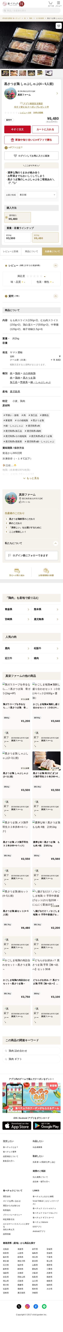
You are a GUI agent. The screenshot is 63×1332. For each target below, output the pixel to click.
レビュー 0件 (25, 113)
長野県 (49, 1265)
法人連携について (40, 1177)
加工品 (14, 382)
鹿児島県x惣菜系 (14, 441)
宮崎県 (6, 1293)
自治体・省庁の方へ (41, 1182)
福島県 (35, 1253)
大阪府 (35, 1273)
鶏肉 (17, 373)
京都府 (20, 1273)
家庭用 (9, 420)
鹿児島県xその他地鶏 (16, 436)
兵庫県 (49, 1273)
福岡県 (49, 1285)
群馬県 (20, 1257)
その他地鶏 (29, 373)
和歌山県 (21, 1277)
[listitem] (16, 609)
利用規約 (7, 1210)
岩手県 (35, 1249)
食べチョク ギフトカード (43, 1217)
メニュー (59, 6)
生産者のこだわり (15, 513)
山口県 (35, 1281)
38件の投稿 (38, 113)
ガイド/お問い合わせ (12, 1201)
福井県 (20, 1265)
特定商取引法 (8, 1219)
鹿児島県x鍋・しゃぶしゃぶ (40, 441)
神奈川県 (21, 1261)
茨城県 (49, 1253)
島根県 (49, 1277)
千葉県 (49, 1257)
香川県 (6, 1285)
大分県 (49, 1289)
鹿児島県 (15, 391)
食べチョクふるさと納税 (43, 1196)
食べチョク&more (40, 1222)
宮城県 (49, 1249)
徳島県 (49, 1281)
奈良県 (6, 1277)
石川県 (6, 1265)
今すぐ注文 (17, 129)
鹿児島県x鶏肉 (34, 431)
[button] (31, 274)
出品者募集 (37, 1147)
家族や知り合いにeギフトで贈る (33, 139)
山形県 (20, 1253)
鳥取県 (35, 1277)
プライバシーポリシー (12, 1215)
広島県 (20, 1281)
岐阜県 (6, 1269)
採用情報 (7, 1234)
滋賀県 (6, 1273)
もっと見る (33, 478)
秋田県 (6, 1253)
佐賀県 (6, 1289)
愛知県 (35, 1269)
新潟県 (35, 1261)
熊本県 (35, 1289)
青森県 (20, 1249)
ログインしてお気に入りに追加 (33, 156)
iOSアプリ (37, 1227)
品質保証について (10, 1156)
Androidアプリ (39, 1231)
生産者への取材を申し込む (44, 1162)
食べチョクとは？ (10, 1147)
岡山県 (6, 1281)
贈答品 (45, 415)
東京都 (6, 1261)
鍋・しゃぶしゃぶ (40, 382)
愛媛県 (20, 1285)
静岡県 (20, 1269)
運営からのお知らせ (11, 1206)
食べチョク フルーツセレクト (45, 1213)
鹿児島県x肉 (34, 426)
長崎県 (20, 1289)
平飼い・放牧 (12, 415)
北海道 (6, 1249)
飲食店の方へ (8, 1161)
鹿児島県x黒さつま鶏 (41, 436)
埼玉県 (35, 1257)
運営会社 (7, 1196)
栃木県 (6, 1257)
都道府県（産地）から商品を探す (19, 1243)
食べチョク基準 (9, 1152)
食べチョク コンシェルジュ (44, 1208)
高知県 (35, 1285)
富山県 (49, 1261)
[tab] (10, 251)
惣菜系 (24, 382)
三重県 (49, 1269)
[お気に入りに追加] (59, 26)
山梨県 (35, 1265)
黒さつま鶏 (29, 377)
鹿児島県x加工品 (14, 431)
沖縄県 (35, 1293)
